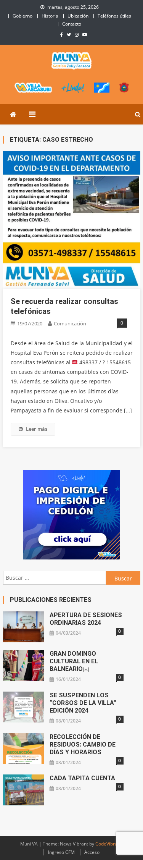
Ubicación (77, 16)
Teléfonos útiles (114, 16)
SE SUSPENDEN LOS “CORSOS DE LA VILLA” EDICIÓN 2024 (83, 703)
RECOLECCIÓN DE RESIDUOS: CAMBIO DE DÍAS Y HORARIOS (83, 744)
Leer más (36, 428)
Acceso (92, 852)
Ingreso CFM (61, 852)
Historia (50, 16)
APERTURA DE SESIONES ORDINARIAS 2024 (86, 618)
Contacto (71, 24)
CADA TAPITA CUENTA (82, 778)
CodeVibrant (108, 844)
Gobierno (22, 16)
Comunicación (70, 323)
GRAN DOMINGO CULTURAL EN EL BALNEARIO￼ (74, 661)
